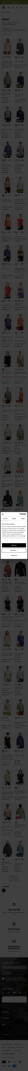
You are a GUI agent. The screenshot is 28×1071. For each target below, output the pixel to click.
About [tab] (23, 518)
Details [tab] (14, 518)
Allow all (14, 545)
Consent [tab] (5, 518)
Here (10, 539)
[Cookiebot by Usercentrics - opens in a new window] (19, 514)
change (23, 536)
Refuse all (14, 555)
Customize (13, 550)
